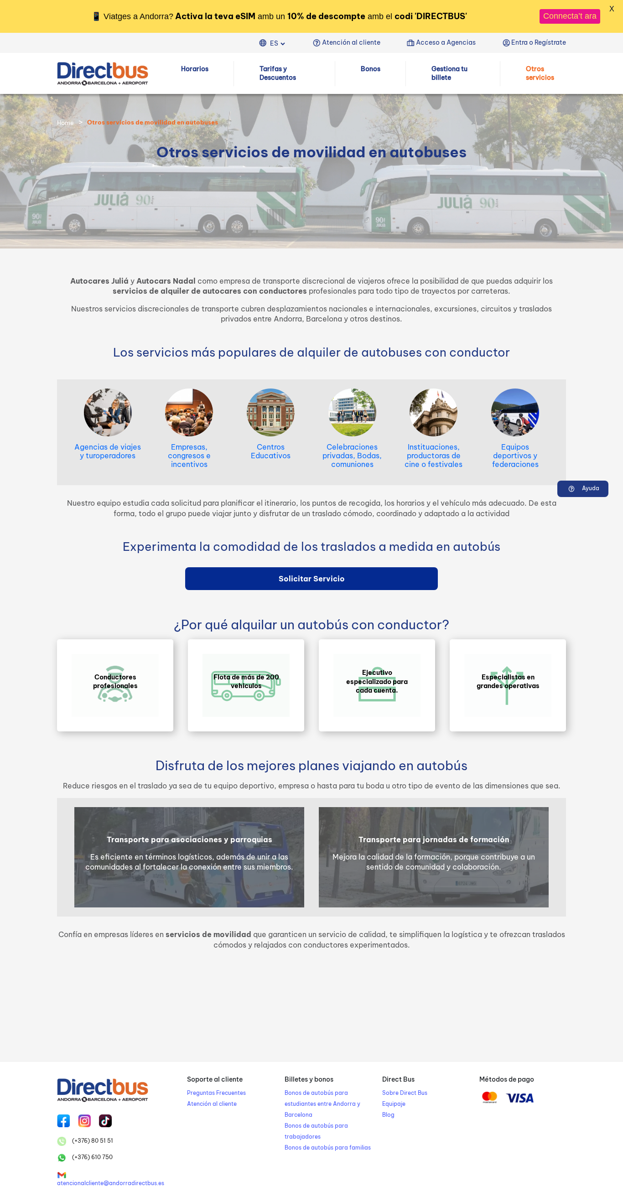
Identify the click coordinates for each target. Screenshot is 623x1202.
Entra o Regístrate (538, 42)
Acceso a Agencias (446, 42)
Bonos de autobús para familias (328, 1147)
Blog (388, 1114)
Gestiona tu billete (449, 73)
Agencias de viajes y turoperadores (107, 451)
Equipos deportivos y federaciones (515, 455)
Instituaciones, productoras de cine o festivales (433, 455)
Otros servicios (540, 73)
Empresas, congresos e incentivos (189, 455)
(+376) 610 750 (92, 1157)
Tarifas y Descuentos (278, 73)
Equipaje (393, 1103)
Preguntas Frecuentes (216, 1092)
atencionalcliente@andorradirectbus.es (110, 1183)
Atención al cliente (351, 42)
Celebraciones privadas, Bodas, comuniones (352, 455)
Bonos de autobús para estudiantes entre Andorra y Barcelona (322, 1103)
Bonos (370, 68)
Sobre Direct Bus (404, 1092)
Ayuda (590, 488)
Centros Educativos (271, 451)
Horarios (194, 68)
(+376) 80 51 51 (92, 1140)
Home (65, 122)
